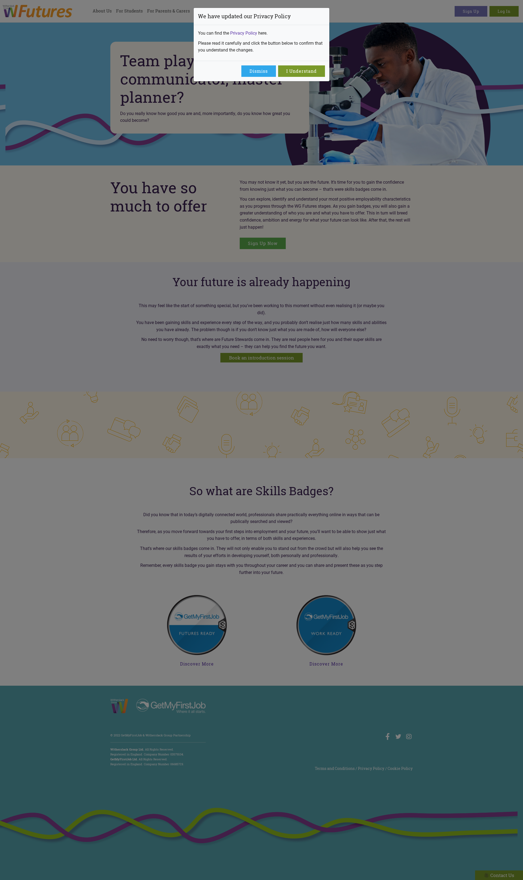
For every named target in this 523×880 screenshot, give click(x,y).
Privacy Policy (243, 33)
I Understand (301, 71)
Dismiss (259, 71)
